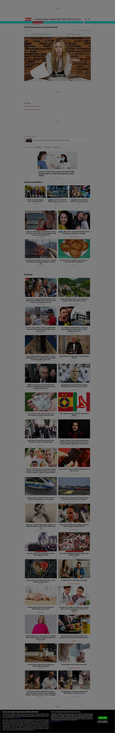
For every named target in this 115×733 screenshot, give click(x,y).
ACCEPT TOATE (103, 717)
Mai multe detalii (17, 717)
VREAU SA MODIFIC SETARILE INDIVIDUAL (102, 722)
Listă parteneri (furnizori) (56, 721)
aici (11, 726)
